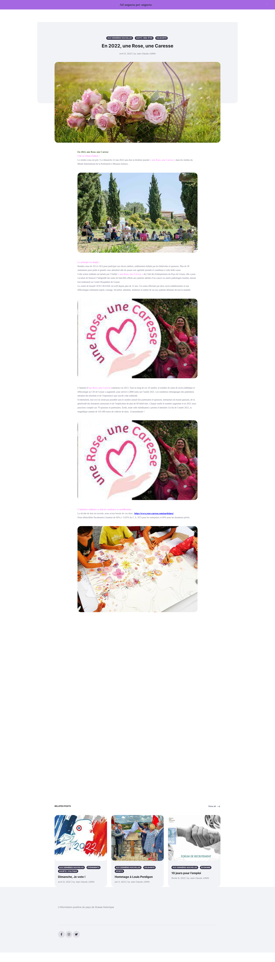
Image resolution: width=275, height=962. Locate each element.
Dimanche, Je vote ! (71, 877)
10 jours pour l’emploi (186, 873)
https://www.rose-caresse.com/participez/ (154, 513)
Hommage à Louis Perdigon (134, 877)
